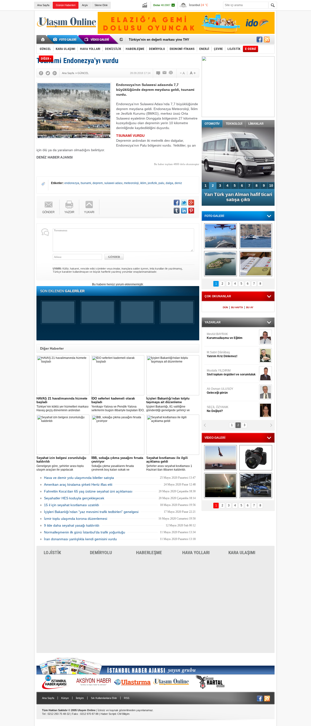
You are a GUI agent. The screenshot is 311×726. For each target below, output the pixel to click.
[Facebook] (41, 73)
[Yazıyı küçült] (182, 73)
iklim (143, 183)
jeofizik (152, 183)
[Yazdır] (171, 73)
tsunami (86, 183)
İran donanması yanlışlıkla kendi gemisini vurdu (80, 539)
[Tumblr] (177, 211)
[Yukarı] (89, 207)
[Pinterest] (191, 211)
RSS (126, 698)
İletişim (80, 698)
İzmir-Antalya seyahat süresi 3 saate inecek (161, 39)
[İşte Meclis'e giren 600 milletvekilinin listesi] (255, 263)
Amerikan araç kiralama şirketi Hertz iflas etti (78, 484)
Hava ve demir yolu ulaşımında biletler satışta (79, 478)
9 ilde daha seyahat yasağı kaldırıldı (71, 525)
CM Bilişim (123, 713)
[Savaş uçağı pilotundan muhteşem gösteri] (220, 457)
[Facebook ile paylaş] (259, 39)
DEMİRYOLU (101, 552)
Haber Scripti (108, 713)
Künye (65, 698)
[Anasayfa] (43, 39)
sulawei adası (113, 183)
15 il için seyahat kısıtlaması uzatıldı (71, 505)
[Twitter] (48, 73)
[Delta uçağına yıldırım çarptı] (220, 485)
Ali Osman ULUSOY (220, 390)
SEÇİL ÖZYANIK (217, 409)
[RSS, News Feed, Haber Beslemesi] (267, 39)
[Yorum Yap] (158, 73)
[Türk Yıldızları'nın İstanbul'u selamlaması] (220, 236)
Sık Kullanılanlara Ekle (104, 698)
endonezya (71, 183)
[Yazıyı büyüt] (193, 73)
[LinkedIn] (184, 211)
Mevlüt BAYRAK (224, 336)
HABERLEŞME (149, 552)
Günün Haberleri (65, 5)
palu (161, 183)
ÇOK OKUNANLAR (218, 296)
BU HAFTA (237, 307)
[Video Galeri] (97, 39)
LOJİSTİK (52, 552)
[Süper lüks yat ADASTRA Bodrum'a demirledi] (255, 236)
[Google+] (54, 73)
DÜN (225, 307)
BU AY (249, 307)
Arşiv (85, 5)
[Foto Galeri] (65, 39)
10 (271, 185)
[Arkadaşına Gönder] (165, 73)
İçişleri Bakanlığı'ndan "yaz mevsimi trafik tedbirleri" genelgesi (91, 512)
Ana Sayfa (43, 5)
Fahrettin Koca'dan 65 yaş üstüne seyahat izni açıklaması (88, 491)
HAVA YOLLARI (196, 552)
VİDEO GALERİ (215, 437)
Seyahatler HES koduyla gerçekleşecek (74, 498)
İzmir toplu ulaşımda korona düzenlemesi (75, 519)
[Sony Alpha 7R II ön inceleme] (255, 457)
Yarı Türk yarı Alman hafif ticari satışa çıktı (238, 197)
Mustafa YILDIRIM (231, 372)
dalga (169, 183)
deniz (178, 183)
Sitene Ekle (101, 5)
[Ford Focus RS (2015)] (255, 485)
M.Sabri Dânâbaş (222, 354)
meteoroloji (131, 183)
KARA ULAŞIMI (241, 552)
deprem (98, 183)
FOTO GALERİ (214, 216)
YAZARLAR (213, 322)
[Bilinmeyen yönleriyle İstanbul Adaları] (220, 263)
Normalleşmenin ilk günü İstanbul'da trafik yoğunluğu (84, 532)
